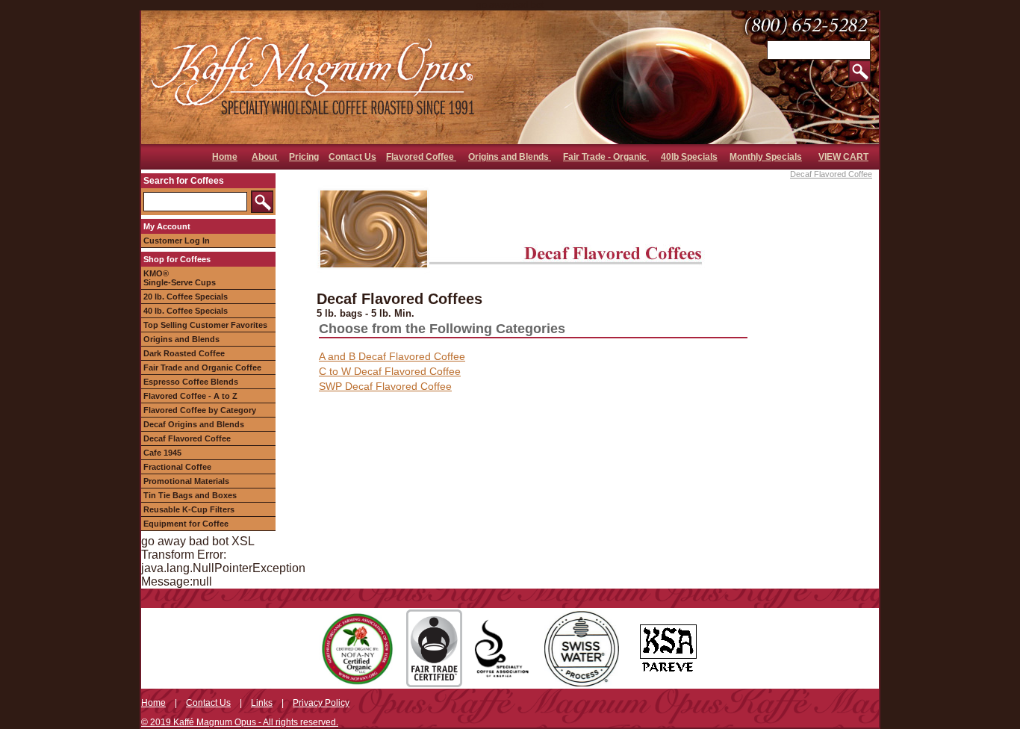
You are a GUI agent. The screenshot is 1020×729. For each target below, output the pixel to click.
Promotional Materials (186, 481)
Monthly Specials (766, 157)
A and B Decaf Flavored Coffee (392, 356)
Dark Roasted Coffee (184, 353)
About (265, 157)
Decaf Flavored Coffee (187, 438)
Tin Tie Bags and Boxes (190, 495)
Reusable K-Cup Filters (188, 509)
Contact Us (352, 157)
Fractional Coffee (177, 466)
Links (262, 703)
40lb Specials (689, 157)
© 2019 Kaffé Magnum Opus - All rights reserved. (239, 722)
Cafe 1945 (162, 452)
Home (224, 157)
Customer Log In (176, 240)
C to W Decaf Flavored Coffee (390, 371)
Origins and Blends (509, 157)
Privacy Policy (321, 703)
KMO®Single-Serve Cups (179, 278)
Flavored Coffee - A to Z (190, 395)
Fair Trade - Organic (606, 157)
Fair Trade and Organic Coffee (202, 367)
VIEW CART (843, 157)
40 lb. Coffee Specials (185, 310)
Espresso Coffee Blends (190, 381)
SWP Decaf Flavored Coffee (385, 386)
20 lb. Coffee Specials (185, 296)
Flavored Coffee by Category (199, 410)
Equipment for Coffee (185, 523)
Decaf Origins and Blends (193, 424)
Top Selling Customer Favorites (205, 324)
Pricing (304, 157)
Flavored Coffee (421, 157)
